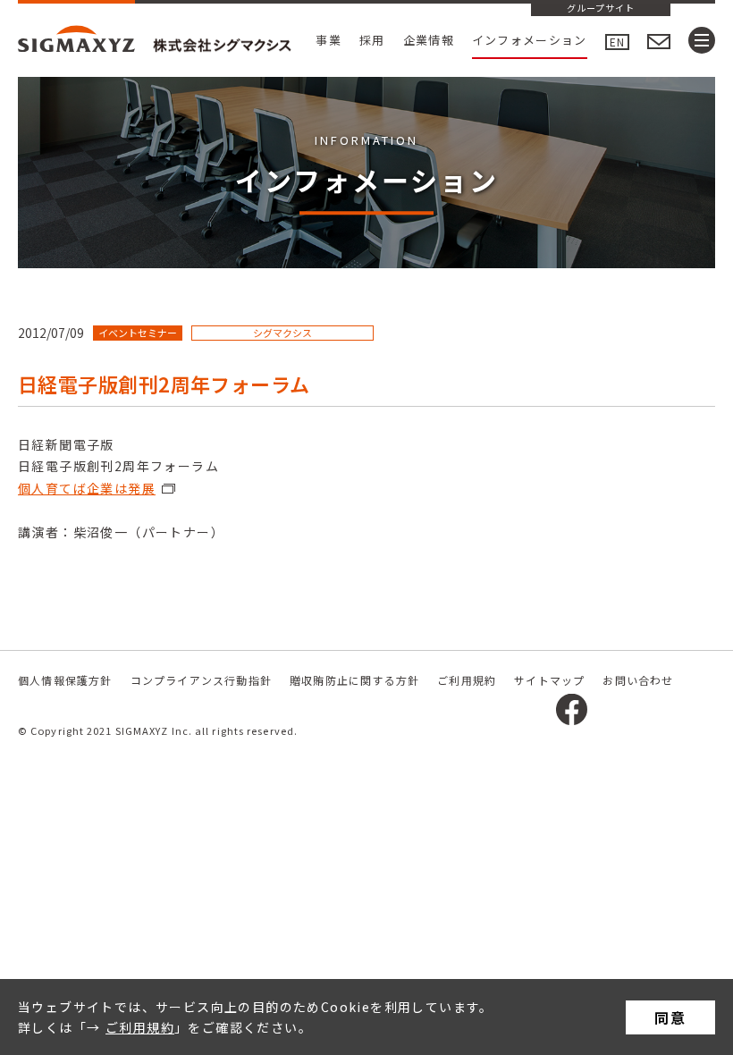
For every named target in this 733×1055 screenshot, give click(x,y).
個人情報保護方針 (65, 680)
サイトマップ (549, 680)
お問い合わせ (637, 680)
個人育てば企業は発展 (87, 488)
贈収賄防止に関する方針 (354, 680)
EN (617, 41)
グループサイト (601, 9)
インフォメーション (529, 39)
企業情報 (428, 39)
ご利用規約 (139, 1027)
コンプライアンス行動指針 (201, 680)
